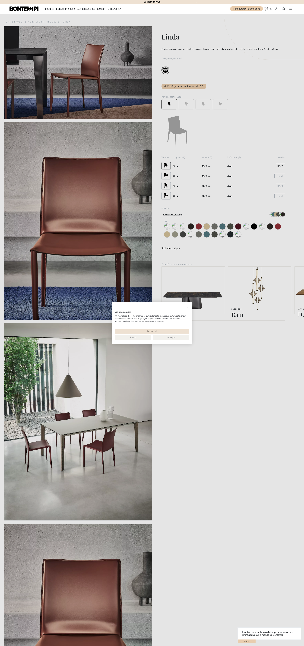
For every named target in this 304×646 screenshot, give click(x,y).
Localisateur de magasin (91, 8)
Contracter (114, 8)
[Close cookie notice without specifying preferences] (188, 307)
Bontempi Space (152, 2)
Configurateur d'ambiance (246, 8)
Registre (246, 641)
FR (270, 8)
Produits (49, 8)
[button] (107, 2)
